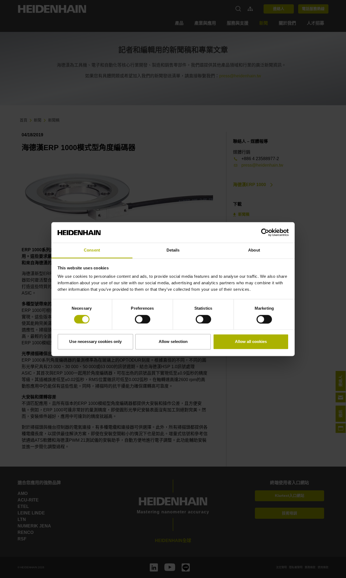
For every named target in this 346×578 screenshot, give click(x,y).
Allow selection (173, 341)
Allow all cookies (251, 341)
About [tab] (254, 250)
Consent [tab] (92, 250)
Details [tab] (173, 250)
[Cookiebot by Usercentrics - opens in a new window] (265, 232)
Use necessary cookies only (95, 341)
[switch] (142, 319)
